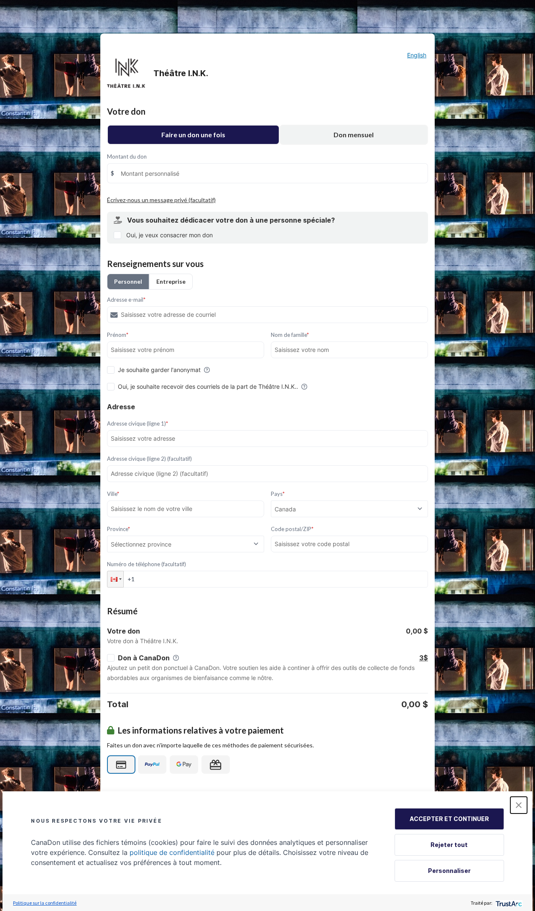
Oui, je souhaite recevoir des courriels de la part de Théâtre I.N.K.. (208, 386)
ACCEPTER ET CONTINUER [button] (449, 818)
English (416, 55)
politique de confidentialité (172, 852)
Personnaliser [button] (449, 870)
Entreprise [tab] (171, 281)
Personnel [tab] (128, 281)
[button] (115, 579)
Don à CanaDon (144, 658)
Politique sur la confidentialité (44, 903)
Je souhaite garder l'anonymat (159, 369)
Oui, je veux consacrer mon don (169, 235)
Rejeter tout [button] (449, 844)
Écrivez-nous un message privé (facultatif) (161, 199)
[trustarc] (508, 903)
